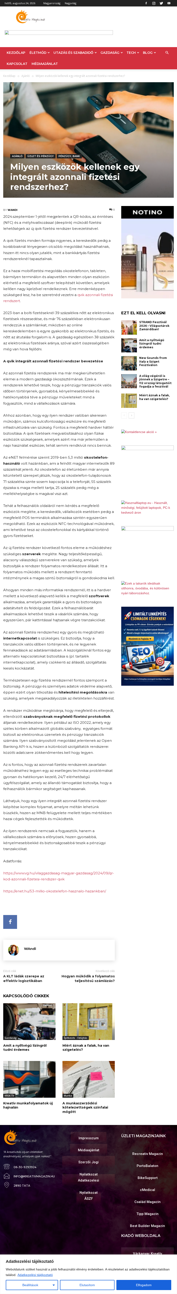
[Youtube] (168, 3)
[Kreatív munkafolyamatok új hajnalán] (29, 1079)
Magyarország (51, 3)
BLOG (148, 53)
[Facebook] (146, 3)
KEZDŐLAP (16, 53)
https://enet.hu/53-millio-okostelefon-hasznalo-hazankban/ (54, 891)
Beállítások (30, 1285)
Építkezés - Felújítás (75, 1037)
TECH (131, 53)
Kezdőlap (9, 76)
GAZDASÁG (109, 53)
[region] (88, 1274)
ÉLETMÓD (38, 53)
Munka (68, 1095)
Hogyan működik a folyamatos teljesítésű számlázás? (88, 978)
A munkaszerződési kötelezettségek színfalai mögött (85, 1107)
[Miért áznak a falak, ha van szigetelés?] (88, 1021)
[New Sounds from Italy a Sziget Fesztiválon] (129, 363)
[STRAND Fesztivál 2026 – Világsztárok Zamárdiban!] (129, 327)
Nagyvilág (70, 3)
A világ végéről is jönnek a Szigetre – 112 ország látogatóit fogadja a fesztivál (155, 381)
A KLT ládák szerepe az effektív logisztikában (23, 978)
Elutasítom (87, 1285)
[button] (166, 53)
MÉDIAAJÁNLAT (45, 64)
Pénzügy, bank (69, 156)
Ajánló (25, 76)
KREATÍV (9, 1095)
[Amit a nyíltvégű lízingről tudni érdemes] (29, 1021)
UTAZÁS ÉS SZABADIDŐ (73, 53)
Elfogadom (144, 1285)
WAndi (13, 210)
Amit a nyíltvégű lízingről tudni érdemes (25, 1047)
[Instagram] (153, 3)
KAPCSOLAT (17, 64)
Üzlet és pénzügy (40, 156)
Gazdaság (11, 1037)
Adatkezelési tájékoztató (35, 1275)
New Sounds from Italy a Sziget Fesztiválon (153, 361)
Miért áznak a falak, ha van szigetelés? (85, 1047)
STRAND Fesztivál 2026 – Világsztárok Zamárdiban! (154, 325)
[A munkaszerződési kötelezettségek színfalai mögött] (88, 1079)
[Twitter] (161, 3)
